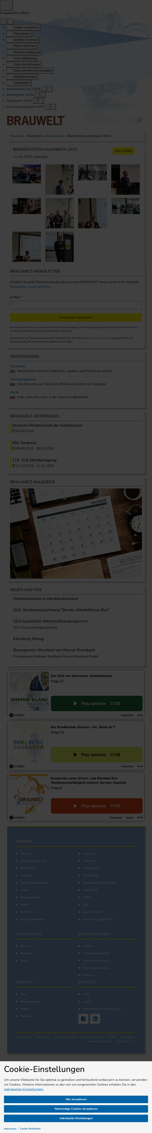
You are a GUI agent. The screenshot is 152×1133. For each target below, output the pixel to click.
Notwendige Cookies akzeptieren (76, 1109)
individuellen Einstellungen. (24, 1089)
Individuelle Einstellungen (76, 1118)
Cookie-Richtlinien (30, 1128)
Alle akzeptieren (76, 1099)
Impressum (10, 1128)
